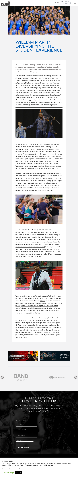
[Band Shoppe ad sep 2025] (23, 361)
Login (56, 3)
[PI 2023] (55, 361)
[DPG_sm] (60, 377)
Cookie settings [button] (8, 473)
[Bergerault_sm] (24, 377)
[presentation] (2, 377)
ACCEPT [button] (18, 472)
